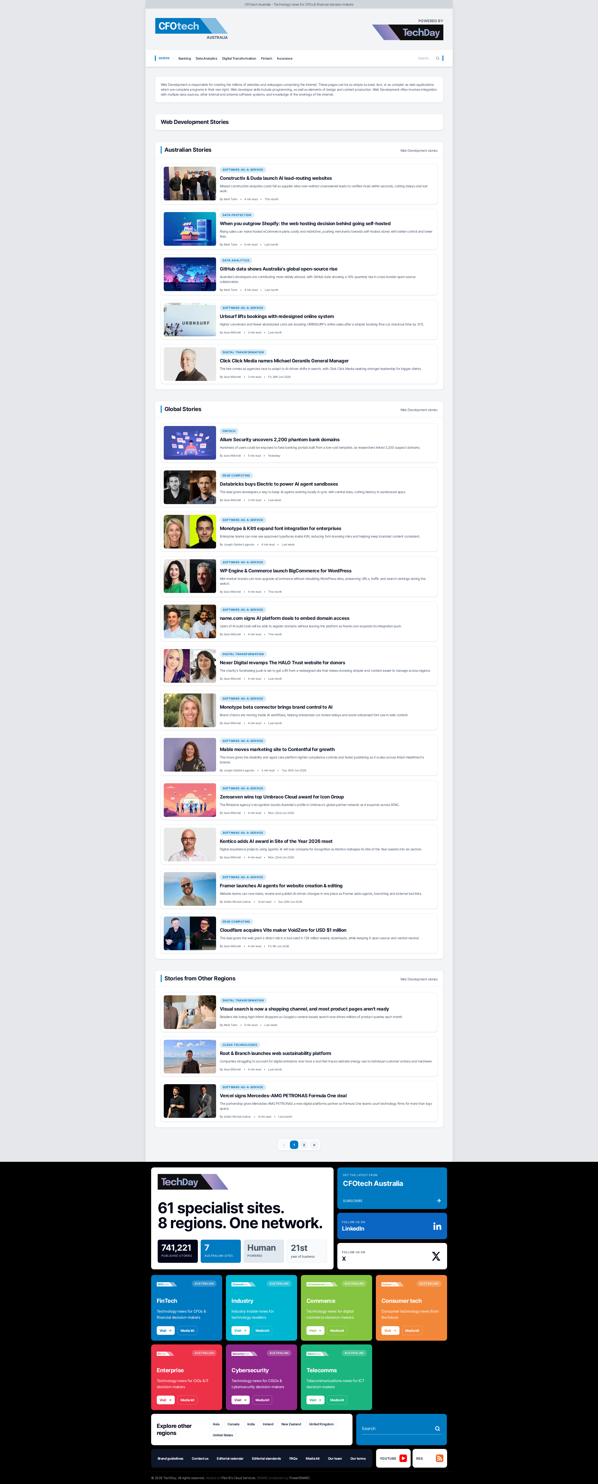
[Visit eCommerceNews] (322, 1284)
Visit (163, 1330)
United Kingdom (321, 1424)
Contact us (200, 1458)
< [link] (284, 1144)
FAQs (293, 1458)
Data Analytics (206, 58)
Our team (335, 1458)
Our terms (358, 1458)
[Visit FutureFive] (397, 1284)
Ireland (268, 1424)
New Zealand (291, 1424)
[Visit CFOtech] (172, 1284)
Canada (233, 1424)
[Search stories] (437, 1428)
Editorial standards (266, 1458)
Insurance (284, 58)
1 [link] (294, 1145)
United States (223, 1435)
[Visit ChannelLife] (247, 1284)
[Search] (438, 58)
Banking (184, 58)
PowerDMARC (299, 1478)
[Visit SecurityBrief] (247, 1354)
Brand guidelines (170, 1458)
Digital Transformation (239, 58)
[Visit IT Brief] (172, 1354)
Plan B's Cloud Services (238, 1478)
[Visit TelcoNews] (322, 1354)
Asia (216, 1424)
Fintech (266, 58)
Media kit (187, 1330)
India (251, 1424)
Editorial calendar (230, 1458)
